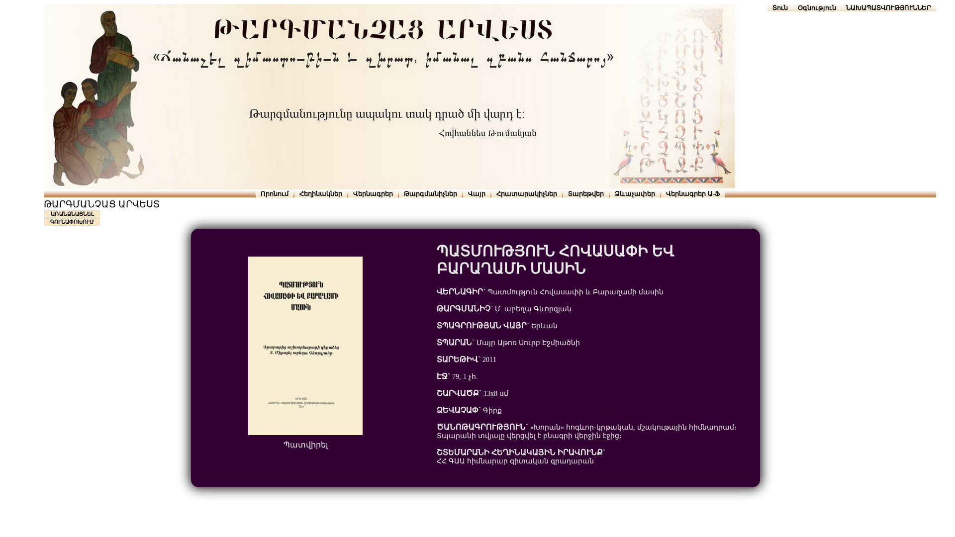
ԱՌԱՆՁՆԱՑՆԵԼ (72, 214)
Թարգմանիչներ (430, 193)
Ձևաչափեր (635, 193)
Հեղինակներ (320, 193)
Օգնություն (817, 7)
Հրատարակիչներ (526, 193)
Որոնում (274, 193)
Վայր (476, 193)
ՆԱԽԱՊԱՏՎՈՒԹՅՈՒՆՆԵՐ (888, 7)
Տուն (780, 7)
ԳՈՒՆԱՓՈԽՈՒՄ (72, 222)
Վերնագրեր (373, 193)
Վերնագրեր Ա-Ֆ (693, 193)
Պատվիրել (306, 445)
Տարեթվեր (586, 193)
